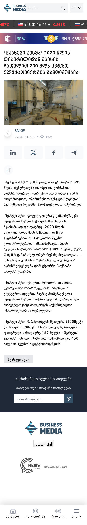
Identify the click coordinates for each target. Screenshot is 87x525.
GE (73, 8)
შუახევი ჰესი (18, 359)
